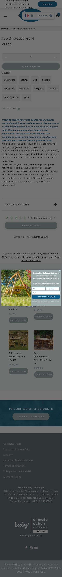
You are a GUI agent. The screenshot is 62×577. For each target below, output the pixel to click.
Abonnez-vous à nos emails (45, 297)
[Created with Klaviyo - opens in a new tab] (31, 306)
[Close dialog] (59, 270)
